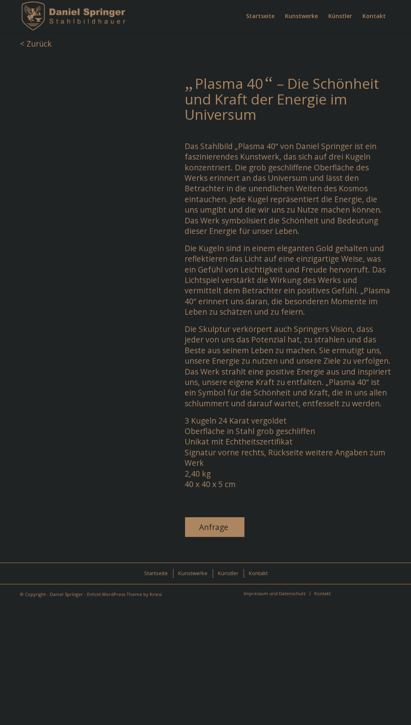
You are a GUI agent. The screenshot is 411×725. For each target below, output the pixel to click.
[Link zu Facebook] (361, 593)
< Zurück (36, 43)
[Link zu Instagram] (349, 593)
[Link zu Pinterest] (385, 593)
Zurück (18, 138)
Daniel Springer (66, 594)
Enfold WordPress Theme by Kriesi (124, 594)
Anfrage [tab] (213, 527)
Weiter (146, 138)
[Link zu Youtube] (373, 593)
